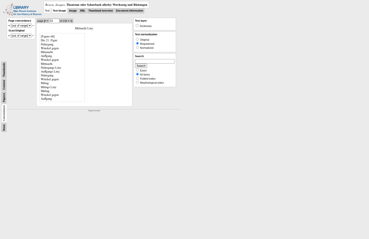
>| (71, 20)
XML (82, 10)
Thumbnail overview (100, 10)
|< (45, 20)
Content (4, 85)
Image (73, 10)
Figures (4, 97)
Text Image (59, 10)
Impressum (94, 110)
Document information (129, 10)
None (4, 127)
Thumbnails (4, 70)
